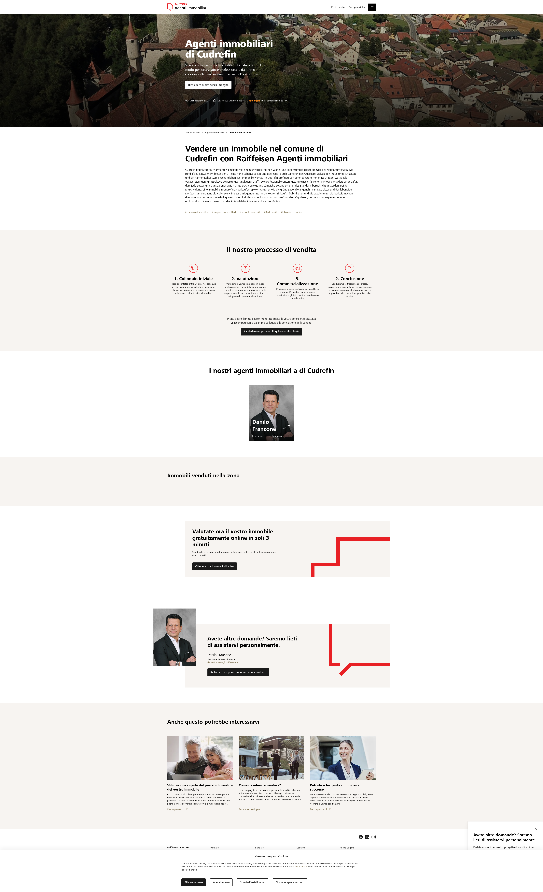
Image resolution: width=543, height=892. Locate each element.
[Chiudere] (535, 828)
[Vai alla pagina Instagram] (373, 837)
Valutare (214, 847)
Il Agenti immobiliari (224, 212)
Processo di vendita (196, 212)
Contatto (301, 847)
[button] (372, 7)
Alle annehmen (193, 882)
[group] (196, 101)
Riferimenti (270, 212)
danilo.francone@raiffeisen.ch (222, 662)
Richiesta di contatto (293, 212)
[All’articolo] (200, 758)
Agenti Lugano (347, 847)
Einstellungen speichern (290, 882)
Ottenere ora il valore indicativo (214, 566)
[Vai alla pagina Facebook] (361, 837)
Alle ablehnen (221, 882)
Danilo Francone (264, 425)
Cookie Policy (300, 866)
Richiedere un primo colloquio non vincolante (271, 331)
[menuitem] (338, 7)
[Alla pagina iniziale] (187, 7)
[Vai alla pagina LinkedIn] (367, 837)
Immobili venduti (250, 212)
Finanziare (259, 847)
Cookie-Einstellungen (252, 882)
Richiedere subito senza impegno (208, 84)
